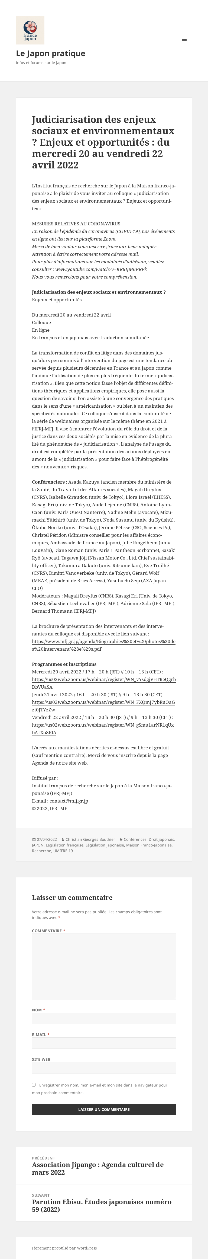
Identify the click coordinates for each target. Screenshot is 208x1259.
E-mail (41, 1034)
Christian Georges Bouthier (90, 839)
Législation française (64, 845)
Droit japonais (161, 839)
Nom (39, 1009)
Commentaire (48, 930)
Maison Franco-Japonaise (149, 845)
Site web (41, 1059)
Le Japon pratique (50, 53)
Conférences (135, 839)
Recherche (41, 850)
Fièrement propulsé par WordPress (64, 1248)
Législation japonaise (105, 845)
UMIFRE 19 (63, 850)
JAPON (38, 845)
